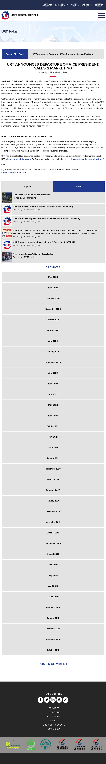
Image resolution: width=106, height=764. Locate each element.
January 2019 (53, 618)
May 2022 (53, 405)
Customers (54, 716)
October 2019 (53, 533)
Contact (99, 5)
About (54, 721)
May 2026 (53, 277)
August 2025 (53, 330)
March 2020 (53, 479)
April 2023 (53, 383)
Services (54, 708)
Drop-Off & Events (54, 725)
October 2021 (53, 426)
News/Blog (54, 729)
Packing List (61, 5)
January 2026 (53, 298)
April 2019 (53, 586)
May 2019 (53, 575)
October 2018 (53, 650)
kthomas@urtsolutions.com (14, 172)
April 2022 (53, 415)
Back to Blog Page (15, 54)
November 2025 (53, 309)
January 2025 (53, 351)
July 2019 (53, 564)
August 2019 (53, 554)
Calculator (46, 5)
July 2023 (53, 373)
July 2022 (53, 394)
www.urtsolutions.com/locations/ (88, 159)
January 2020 (53, 501)
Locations (54, 712)
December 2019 (53, 511)
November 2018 (53, 639)
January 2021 (53, 458)
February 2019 (53, 607)
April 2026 (53, 287)
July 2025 (53, 341)
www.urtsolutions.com (20, 159)
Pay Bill (75, 5)
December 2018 (53, 628)
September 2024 (53, 362)
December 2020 (53, 469)
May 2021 (53, 437)
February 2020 (53, 490)
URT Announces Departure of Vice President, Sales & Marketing (63, 54)
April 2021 (53, 447)
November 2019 (53, 522)
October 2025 (53, 319)
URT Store (87, 5)
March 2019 (53, 596)
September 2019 (53, 543)
